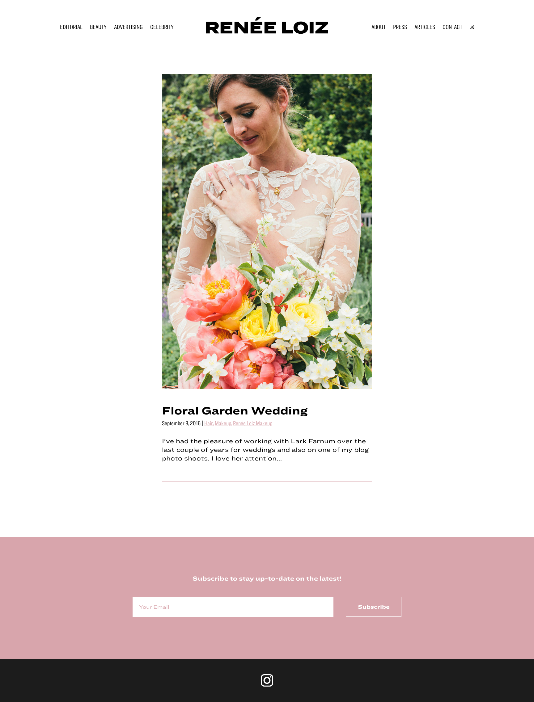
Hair (208, 423)
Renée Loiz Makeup (252, 423)
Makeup (223, 423)
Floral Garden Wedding (234, 410)
